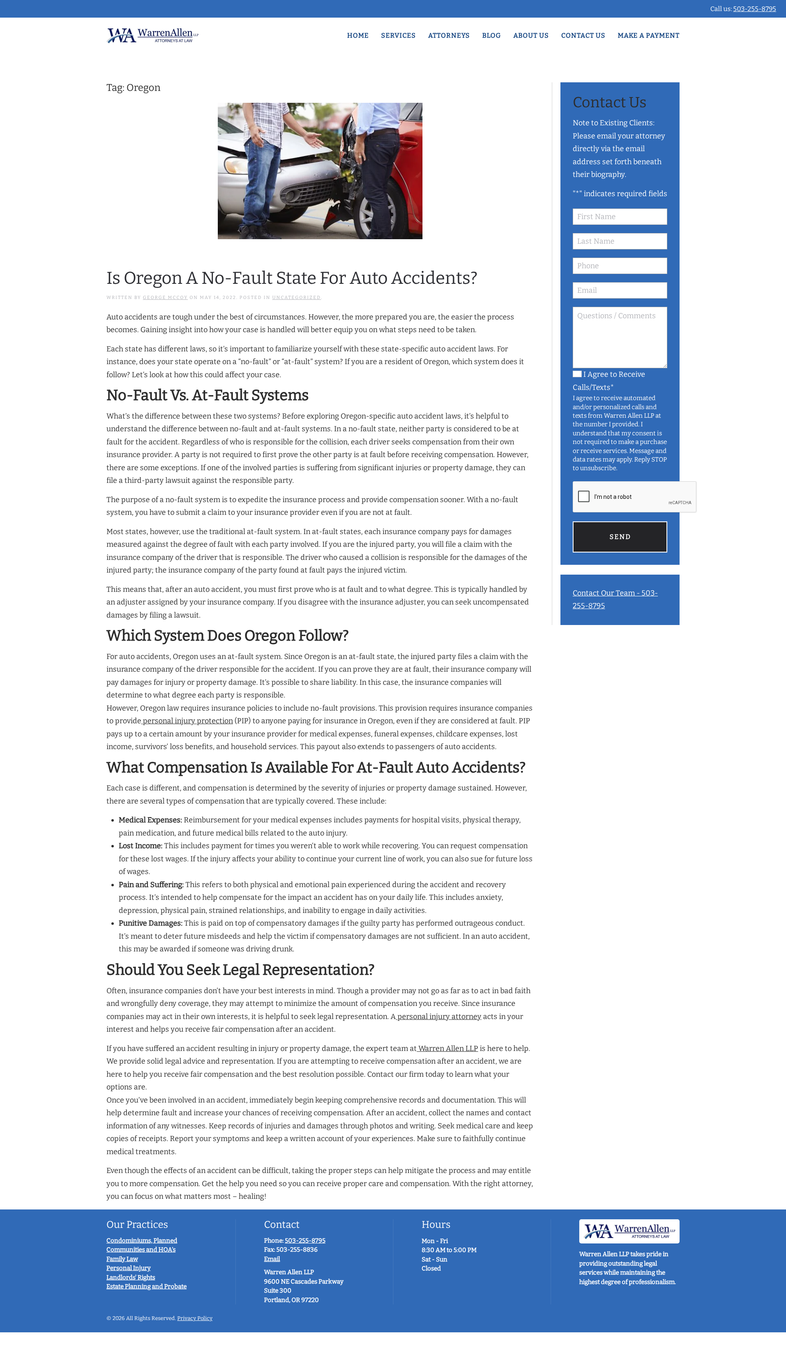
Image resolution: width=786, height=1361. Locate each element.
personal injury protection (187, 720)
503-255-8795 (754, 9)
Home (358, 35)
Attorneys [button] (449, 35)
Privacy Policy (194, 1318)
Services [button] (398, 35)
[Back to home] (152, 35)
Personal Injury (128, 1268)
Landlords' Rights (130, 1277)
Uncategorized (296, 297)
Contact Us (583, 35)
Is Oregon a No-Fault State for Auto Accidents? (292, 278)
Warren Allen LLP (447, 1048)
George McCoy (165, 297)
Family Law (122, 1259)
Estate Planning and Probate (146, 1286)
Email (272, 1259)
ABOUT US (531, 35)
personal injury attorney (438, 1016)
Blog (491, 35)
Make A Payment (649, 35)
